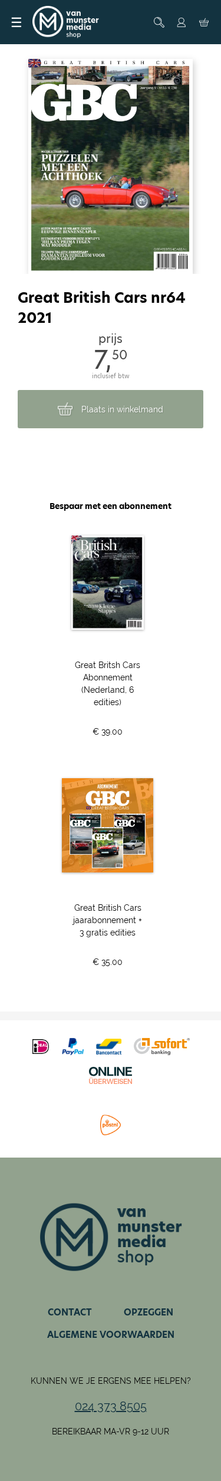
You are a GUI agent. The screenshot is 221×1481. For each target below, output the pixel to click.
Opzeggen (148, 1312)
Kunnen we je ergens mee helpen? (111, 1381)
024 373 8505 (111, 1406)
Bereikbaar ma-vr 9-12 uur (110, 1431)
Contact (70, 1312)
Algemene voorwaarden (110, 1334)
